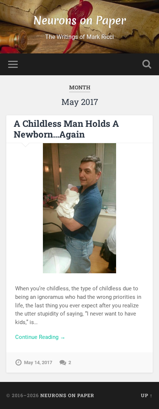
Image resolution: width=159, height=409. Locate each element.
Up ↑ (147, 395)
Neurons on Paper (79, 20)
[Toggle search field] (146, 64)
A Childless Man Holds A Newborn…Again (66, 129)
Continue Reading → (40, 337)
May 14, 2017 (38, 362)
